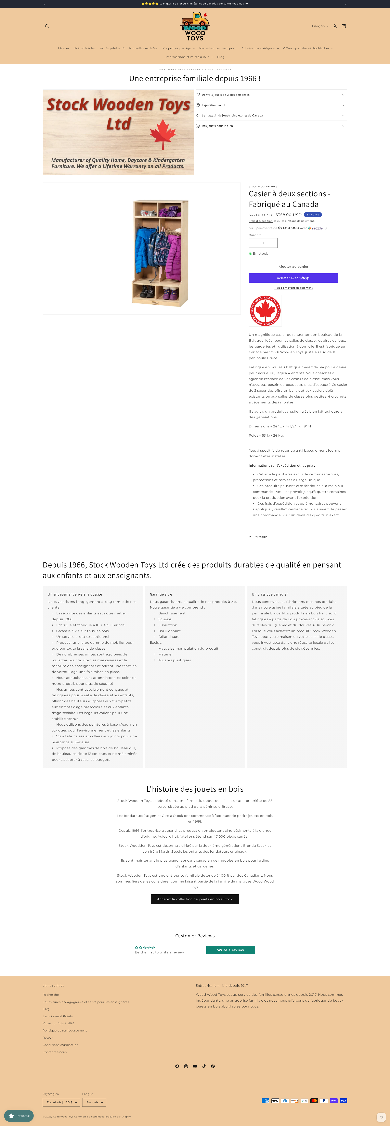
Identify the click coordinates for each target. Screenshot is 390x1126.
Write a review (230, 950)
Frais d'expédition (261, 220)
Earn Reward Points (58, 1016)
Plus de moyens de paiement (293, 287)
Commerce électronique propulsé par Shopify (102, 1116)
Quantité (255, 235)
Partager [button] (260, 537)
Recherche (51, 995)
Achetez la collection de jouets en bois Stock (195, 899)
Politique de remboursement (65, 1030)
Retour (48, 1038)
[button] (47, 26)
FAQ (46, 1009)
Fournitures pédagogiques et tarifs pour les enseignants (86, 1002)
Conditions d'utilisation (60, 1045)
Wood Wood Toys (63, 1116)
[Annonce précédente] (44, 4)
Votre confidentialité (58, 1023)
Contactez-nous (55, 1052)
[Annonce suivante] (345, 4)
